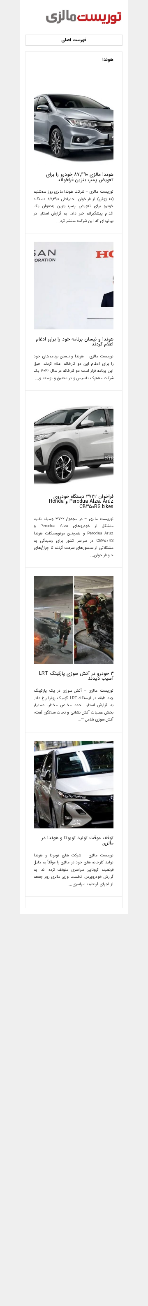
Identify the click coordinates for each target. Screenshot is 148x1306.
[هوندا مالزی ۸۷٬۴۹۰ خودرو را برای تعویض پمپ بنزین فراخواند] (73, 164)
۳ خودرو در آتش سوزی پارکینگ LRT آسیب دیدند (76, 676)
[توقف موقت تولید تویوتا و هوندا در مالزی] (73, 827)
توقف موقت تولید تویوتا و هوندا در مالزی (77, 840)
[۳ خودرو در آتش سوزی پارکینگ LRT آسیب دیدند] (73, 662)
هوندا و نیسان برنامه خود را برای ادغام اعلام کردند (74, 342)
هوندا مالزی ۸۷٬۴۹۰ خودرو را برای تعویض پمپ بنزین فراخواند (79, 177)
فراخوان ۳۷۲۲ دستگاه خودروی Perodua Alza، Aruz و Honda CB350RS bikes (81, 502)
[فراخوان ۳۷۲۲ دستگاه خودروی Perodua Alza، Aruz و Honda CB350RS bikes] (73, 486)
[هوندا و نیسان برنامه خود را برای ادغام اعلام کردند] (73, 328)
